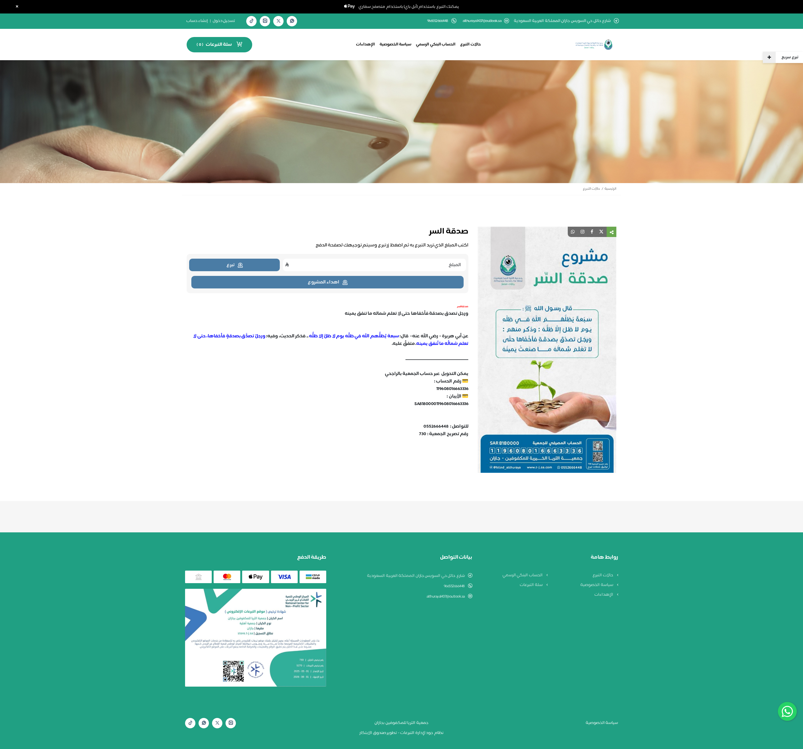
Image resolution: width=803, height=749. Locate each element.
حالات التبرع (470, 44)
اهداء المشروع (324, 282)
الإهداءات (365, 44)
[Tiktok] (251, 21)
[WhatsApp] (292, 21)
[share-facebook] (592, 232)
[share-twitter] (601, 232)
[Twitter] (278, 21)
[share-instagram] (582, 232)
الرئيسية (610, 189)
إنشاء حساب (197, 21)
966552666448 (454, 586)
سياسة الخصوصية (396, 44)
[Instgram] (265, 21)
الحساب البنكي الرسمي (435, 44)
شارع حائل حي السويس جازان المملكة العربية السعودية (416, 575)
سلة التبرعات (531, 585)
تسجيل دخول (224, 21)
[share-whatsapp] (573, 232)
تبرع (230, 265)
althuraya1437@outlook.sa (482, 21)
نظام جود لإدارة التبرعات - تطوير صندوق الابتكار (401, 733)
